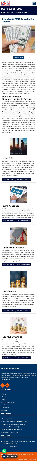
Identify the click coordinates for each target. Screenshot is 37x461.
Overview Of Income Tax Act (10, 432)
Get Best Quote (9, 179)
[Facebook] (2, 385)
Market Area (5, 405)
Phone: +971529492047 (10, 447)
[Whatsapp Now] (4, 451)
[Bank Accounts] (18, 194)
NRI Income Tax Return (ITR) (10, 427)
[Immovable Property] (18, 236)
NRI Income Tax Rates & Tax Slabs (12, 429)
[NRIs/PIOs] (18, 146)
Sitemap (4, 410)
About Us (4, 397)
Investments (9, 291)
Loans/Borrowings (12, 337)
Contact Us (5, 407)
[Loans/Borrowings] (18, 325)
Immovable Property (14, 248)
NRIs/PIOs (8, 158)
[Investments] (18, 279)
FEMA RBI (10, 12)
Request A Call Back (24, 179)
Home (3, 12)
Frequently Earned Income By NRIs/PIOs (13, 424)
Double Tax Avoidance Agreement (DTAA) (14, 421)
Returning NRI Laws (7, 419)
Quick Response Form (8, 402)
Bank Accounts (11, 206)
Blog (3, 399)
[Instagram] (7, 385)
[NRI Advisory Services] (5, 3)
